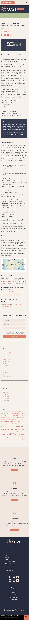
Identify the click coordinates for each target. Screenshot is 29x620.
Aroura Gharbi (3, 411)
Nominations (20, 421)
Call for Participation (19, 411)
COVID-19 (10, 413)
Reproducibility (3, 424)
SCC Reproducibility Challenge (9, 426)
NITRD (15, 421)
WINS (12, 439)
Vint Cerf (6, 439)
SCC (19, 424)
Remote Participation (7, 2)
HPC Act (5, 417)
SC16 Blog (6, 400)
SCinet (19, 304)
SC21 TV (10, 423)
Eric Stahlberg (10, 415)
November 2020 (7, 376)
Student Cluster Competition (16, 432)
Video (2, 439)
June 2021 (5, 366)
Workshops (22, 439)
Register (20, 9)
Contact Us (14, 470)
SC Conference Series (10, 561)
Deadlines (14, 499)
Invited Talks (3, 419)
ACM (14, 333)
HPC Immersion (9, 417)
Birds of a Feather (10, 411)
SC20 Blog (6, 393)
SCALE (16, 424)
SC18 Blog (6, 396)
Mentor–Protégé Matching (7, 421)
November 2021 (7, 355)
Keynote (13, 419)
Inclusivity (16, 417)
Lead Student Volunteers (19, 419)
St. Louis (6, 431)
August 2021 (6, 361)
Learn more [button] (4, 619)
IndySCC (24, 417)
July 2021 (5, 363)
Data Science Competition (20, 413)
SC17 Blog (6, 398)
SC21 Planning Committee (11, 566)
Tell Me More (14, 529)
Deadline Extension (4, 415)
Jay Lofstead (8, 419)
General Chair (17, 415)
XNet (26, 439)
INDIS (20, 417)
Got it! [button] (26, 617)
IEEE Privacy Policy (9, 570)
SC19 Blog (6, 395)
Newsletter (7, 557)
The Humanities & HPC (18, 437)
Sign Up (13, 336)
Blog (5, 14)
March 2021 (6, 372)
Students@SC (7, 434)
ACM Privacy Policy (9, 568)
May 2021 (5, 368)
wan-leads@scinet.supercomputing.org (13, 292)
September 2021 (7, 359)
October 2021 (6, 357)
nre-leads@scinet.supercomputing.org (12, 294)
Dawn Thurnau (8, 31)
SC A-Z (6, 559)
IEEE (17, 333)
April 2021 (5, 370)
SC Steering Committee (18, 429)
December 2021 (7, 352)
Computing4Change (4, 413)
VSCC (9, 439)
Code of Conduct (8, 553)
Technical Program (5, 437)
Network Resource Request (10, 304)
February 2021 (6, 374)
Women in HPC (15, 439)
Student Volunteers (19, 434)
